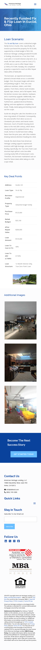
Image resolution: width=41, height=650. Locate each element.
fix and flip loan (13, 43)
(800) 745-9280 (11, 492)
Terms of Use (17, 626)
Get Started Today (24, 454)
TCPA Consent (18, 601)
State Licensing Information (12, 597)
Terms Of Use (28, 601)
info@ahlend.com (12, 490)
